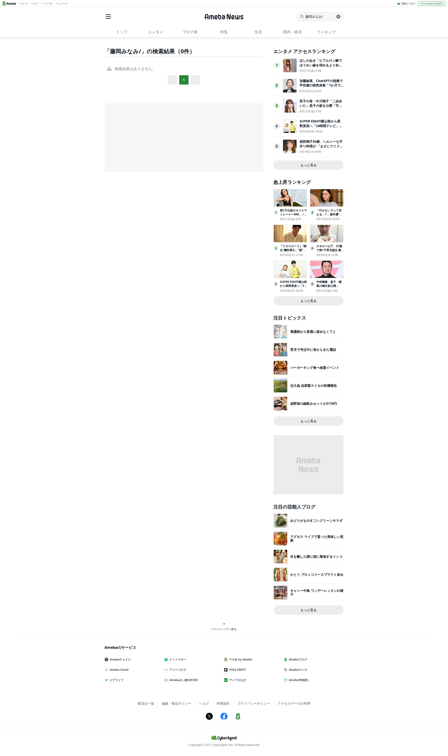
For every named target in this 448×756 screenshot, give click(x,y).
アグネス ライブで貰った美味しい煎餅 (316, 538)
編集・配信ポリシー (176, 703)
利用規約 (223, 703)
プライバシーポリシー (253, 703)
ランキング (326, 31)
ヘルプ (204, 703)
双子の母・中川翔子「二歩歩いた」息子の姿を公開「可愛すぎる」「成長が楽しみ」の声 (321, 108)
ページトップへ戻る (224, 629)
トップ (121, 31)
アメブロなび (237, 680)
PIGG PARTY (237, 670)
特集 (224, 31)
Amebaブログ (298, 659)
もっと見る (308, 165)
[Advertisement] (147, 137)
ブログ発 (189, 31)
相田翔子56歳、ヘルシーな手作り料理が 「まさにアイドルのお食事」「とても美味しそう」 (321, 148)
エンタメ (155, 31)
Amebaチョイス (120, 659)
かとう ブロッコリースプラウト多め (316, 574)
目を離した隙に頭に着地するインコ (316, 556)
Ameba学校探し (299, 680)
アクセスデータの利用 (294, 703)
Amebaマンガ (298, 670)
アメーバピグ (177, 670)
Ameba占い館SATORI (183, 680)
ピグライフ (117, 680)
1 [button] (184, 80)
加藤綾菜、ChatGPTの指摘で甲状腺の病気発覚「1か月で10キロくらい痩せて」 (321, 85)
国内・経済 (292, 31)
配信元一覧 (146, 703)
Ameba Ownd (119, 670)
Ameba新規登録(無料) (431, 3)
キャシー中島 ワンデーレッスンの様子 (316, 592)
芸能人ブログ (408, 3)
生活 (258, 31)
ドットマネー (177, 659)
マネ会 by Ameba (240, 659)
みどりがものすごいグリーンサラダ (316, 520)
